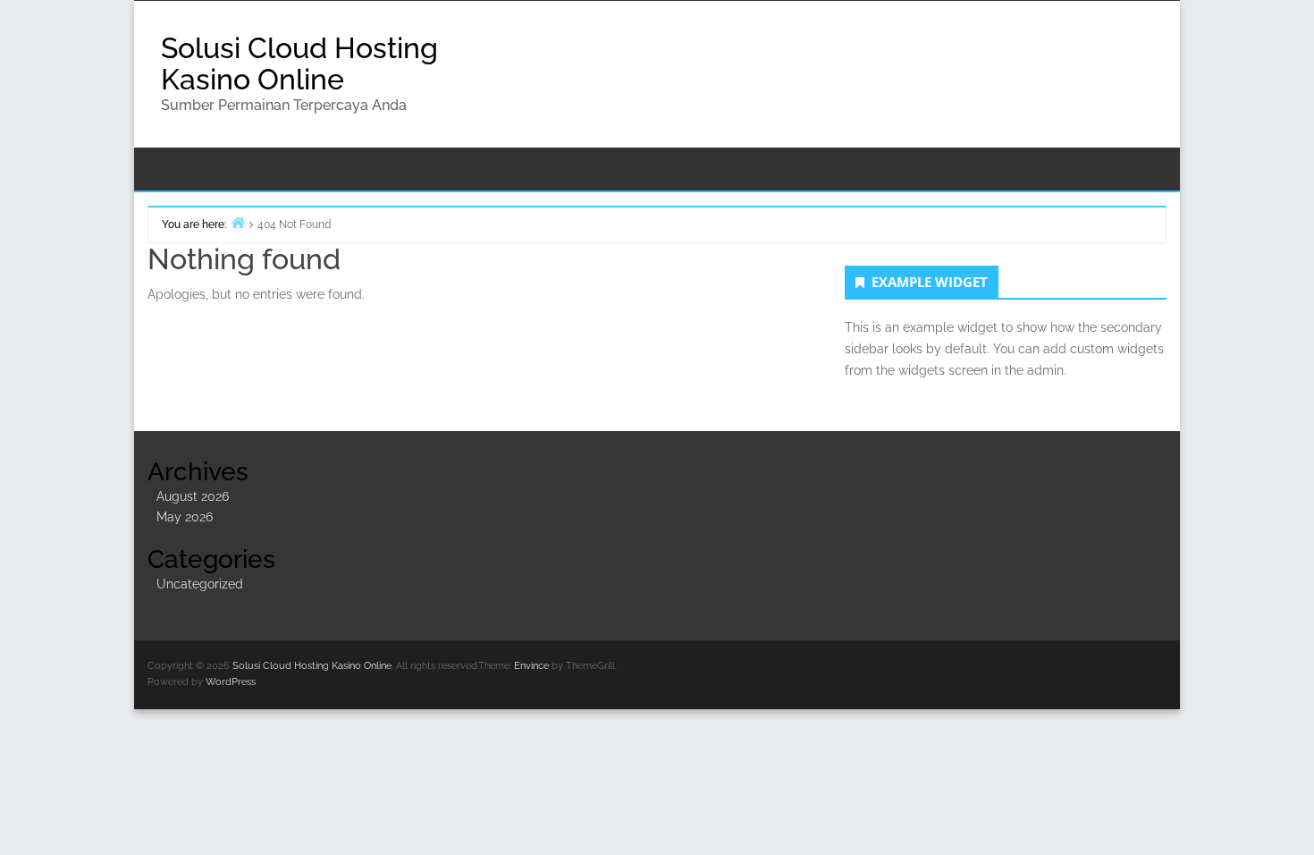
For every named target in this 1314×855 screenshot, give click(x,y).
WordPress (231, 682)
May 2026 (184, 517)
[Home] (238, 222)
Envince (531, 666)
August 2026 (192, 496)
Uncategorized (199, 584)
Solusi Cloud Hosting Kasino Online (299, 63)
